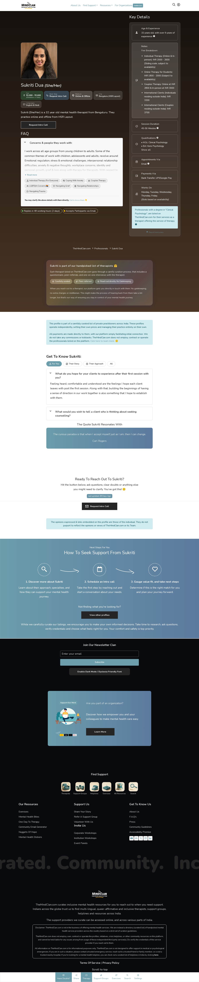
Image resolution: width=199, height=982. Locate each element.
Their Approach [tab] (96, 363)
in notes (37, 97)
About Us (76, 5)
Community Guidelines (140, 827)
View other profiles (100, 615)
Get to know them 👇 (78, 200)
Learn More (100, 731)
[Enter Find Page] (174, 5)
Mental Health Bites (29, 816)
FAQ (25, 133)
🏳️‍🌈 (38, 186)
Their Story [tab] (74, 363)
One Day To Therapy (29, 821)
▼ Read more (31, 175)
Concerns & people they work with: (51, 143)
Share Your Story (82, 811)
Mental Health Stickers (30, 837)
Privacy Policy (111, 963)
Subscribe (99, 662)
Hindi (37, 105)
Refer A (84, 816)
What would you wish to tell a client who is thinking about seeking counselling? (96, 413)
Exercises (23, 811)
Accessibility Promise (140, 832)
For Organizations (128, 5)
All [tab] (111, 363)
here (156, 955)
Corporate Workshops (85, 833)
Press (132, 821)
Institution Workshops (85, 838)
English (29, 105)
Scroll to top (99, 969)
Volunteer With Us (83, 821)
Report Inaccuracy (155, 232)
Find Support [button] (89, 5)
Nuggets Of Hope (28, 832)
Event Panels (81, 843)
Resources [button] (105, 5)
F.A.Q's (133, 816)
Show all (146, 149)
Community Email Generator (33, 827)
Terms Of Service (90, 963)
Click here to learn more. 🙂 (104, 341)
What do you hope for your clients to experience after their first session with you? (102, 375)
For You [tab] (55, 363)
